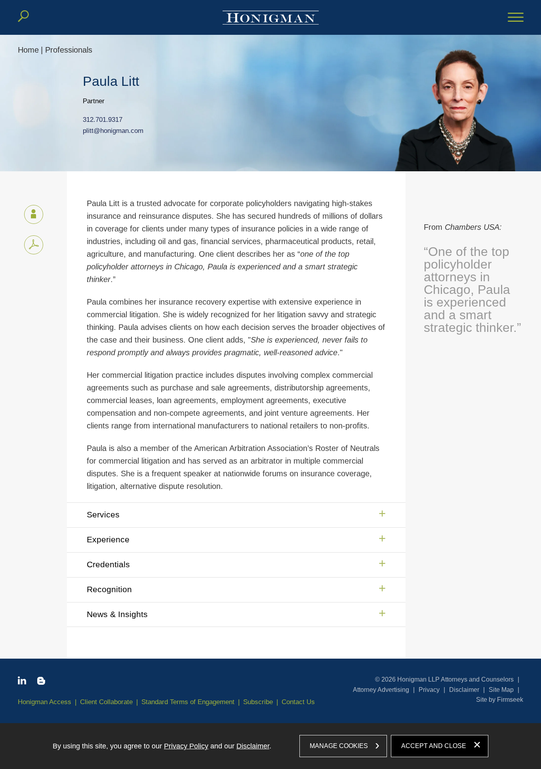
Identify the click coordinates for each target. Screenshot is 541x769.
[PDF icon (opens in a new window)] (33, 244)
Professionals (68, 49)
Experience (108, 539)
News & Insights (117, 614)
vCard (33, 214)
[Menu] (515, 18)
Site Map (501, 689)
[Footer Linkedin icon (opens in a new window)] (22, 682)
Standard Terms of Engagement (187, 702)
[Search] (23, 16)
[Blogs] (41, 682)
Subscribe (258, 702)
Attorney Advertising (381, 689)
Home (28, 49)
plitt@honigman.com (113, 130)
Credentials (108, 564)
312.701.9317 (102, 119)
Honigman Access (44, 702)
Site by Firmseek (499, 699)
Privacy (429, 689)
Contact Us (298, 702)
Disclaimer (464, 689)
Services (103, 514)
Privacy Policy (186, 746)
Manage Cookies (339, 745)
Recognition (109, 589)
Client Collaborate (106, 702)
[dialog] (270, 746)
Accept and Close (433, 745)
